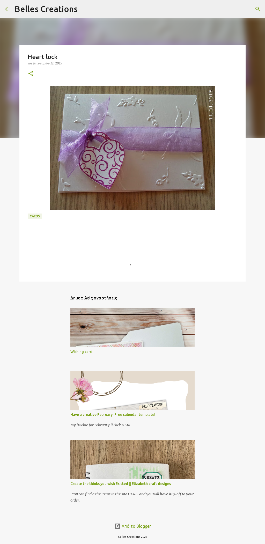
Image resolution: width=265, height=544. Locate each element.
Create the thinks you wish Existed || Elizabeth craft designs (120, 484)
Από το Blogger (136, 526)
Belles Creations (46, 8)
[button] (31, 73)
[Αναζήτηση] (85, 9)
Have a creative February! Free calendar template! (112, 415)
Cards (35, 216)
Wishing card (81, 352)
